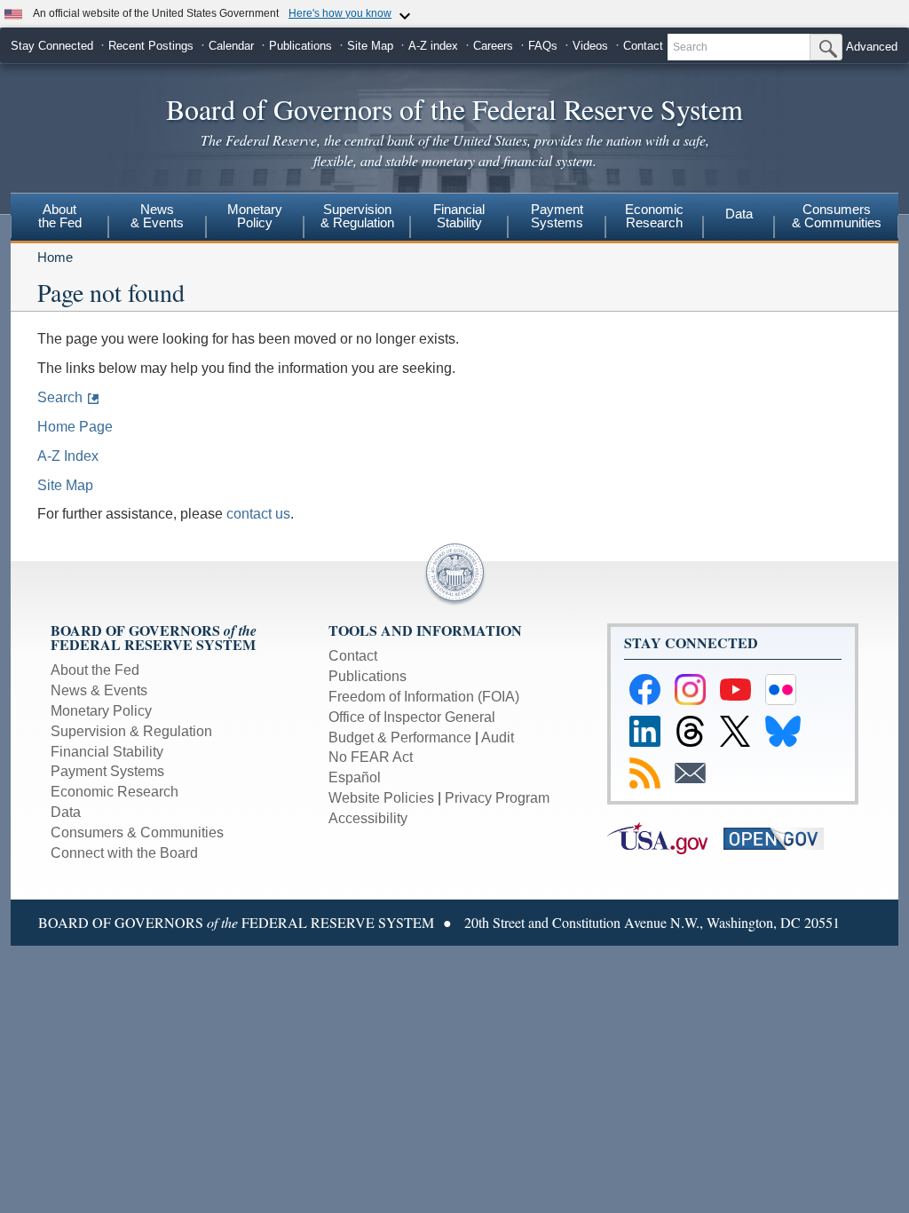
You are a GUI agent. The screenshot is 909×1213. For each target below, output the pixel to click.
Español (354, 777)
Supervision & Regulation (131, 731)
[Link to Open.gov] (779, 837)
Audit (497, 737)
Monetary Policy (101, 710)
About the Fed (95, 670)
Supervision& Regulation (357, 216)
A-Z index (433, 45)
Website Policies (381, 797)
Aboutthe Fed (60, 216)
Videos (590, 45)
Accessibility (367, 818)
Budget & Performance (399, 737)
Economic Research (114, 791)
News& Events (157, 216)
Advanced (871, 46)
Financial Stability (107, 751)
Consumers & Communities (836, 216)
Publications (300, 45)
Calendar (231, 45)
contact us (258, 513)
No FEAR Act (370, 757)
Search (60, 397)
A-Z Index (68, 456)
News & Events (99, 690)
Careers (493, 45)
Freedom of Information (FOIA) (423, 696)
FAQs (542, 45)
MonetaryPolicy (254, 216)
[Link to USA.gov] (665, 837)
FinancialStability (459, 216)
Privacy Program (497, 797)
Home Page (75, 426)
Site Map (370, 45)
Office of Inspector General (411, 717)
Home (55, 257)
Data (739, 213)
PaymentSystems (557, 216)
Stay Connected (52, 45)
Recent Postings (151, 45)
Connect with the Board (124, 852)
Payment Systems (107, 771)
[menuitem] (59, 218)
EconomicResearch (654, 216)
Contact (643, 45)
